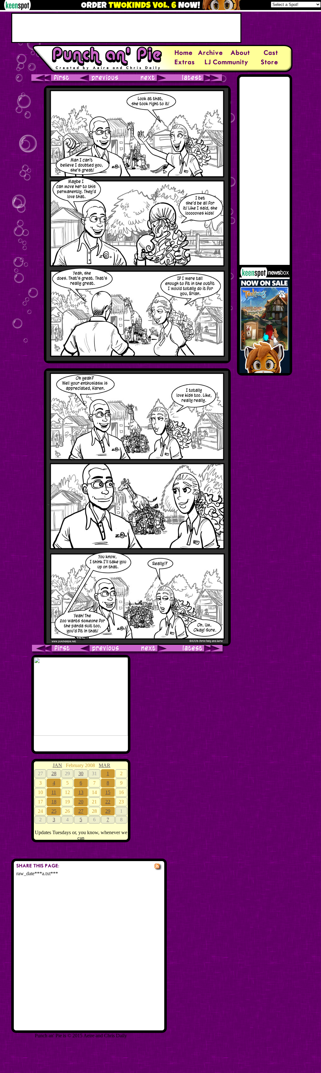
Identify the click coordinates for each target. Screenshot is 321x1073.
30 (80, 773)
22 (107, 801)
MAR (104, 765)
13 (80, 792)
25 (53, 811)
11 (53, 792)
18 (53, 801)
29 (107, 811)
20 (80, 801)
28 (53, 773)
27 (80, 811)
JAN (57, 765)
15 (107, 792)
